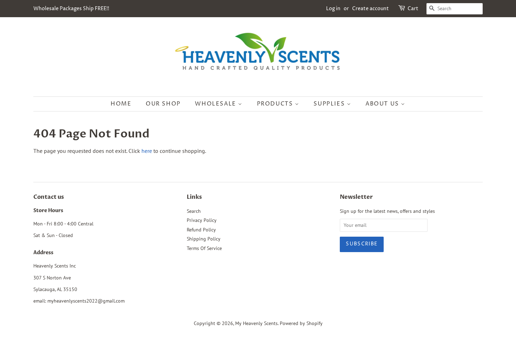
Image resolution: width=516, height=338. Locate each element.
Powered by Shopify (301, 323)
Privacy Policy (202, 220)
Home (121, 104)
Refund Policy (201, 230)
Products (276, 104)
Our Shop (163, 104)
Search (194, 211)
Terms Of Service (204, 248)
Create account (370, 8)
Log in (333, 8)
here (146, 150)
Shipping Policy (203, 239)
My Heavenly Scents (256, 323)
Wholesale (216, 104)
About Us (383, 104)
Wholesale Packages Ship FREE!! (71, 8)
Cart (413, 8)
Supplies (329, 104)
